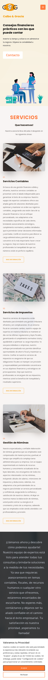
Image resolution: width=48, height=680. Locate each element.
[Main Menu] (43, 7)
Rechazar (24, 674)
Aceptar (24, 668)
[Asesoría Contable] (10, 7)
